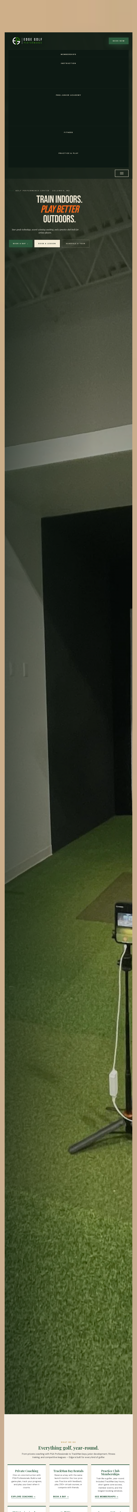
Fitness (68, 132)
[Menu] (122, 173)
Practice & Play (69, 153)
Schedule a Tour (75, 243)
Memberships (68, 54)
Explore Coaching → (23, 1496)
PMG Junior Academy (68, 95)
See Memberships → (106, 1496)
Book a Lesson (47, 243)
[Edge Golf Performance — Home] (27, 41)
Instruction (68, 63)
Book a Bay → (21, 243)
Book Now (119, 41)
